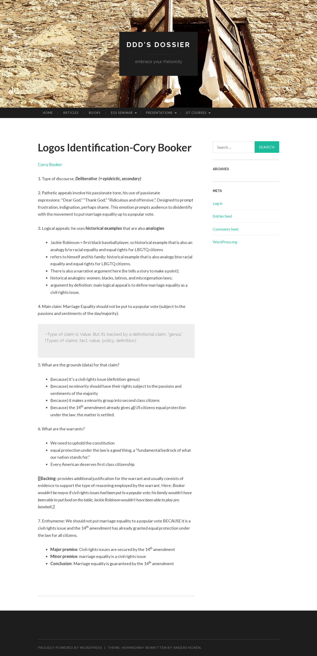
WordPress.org (225, 242)
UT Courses (196, 113)
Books (94, 113)
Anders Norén (187, 648)
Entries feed (222, 216)
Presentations (159, 113)
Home (48, 113)
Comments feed (225, 229)
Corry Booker (50, 164)
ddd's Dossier (158, 45)
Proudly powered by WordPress (70, 648)
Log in (217, 203)
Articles (71, 113)
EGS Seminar (122, 113)
